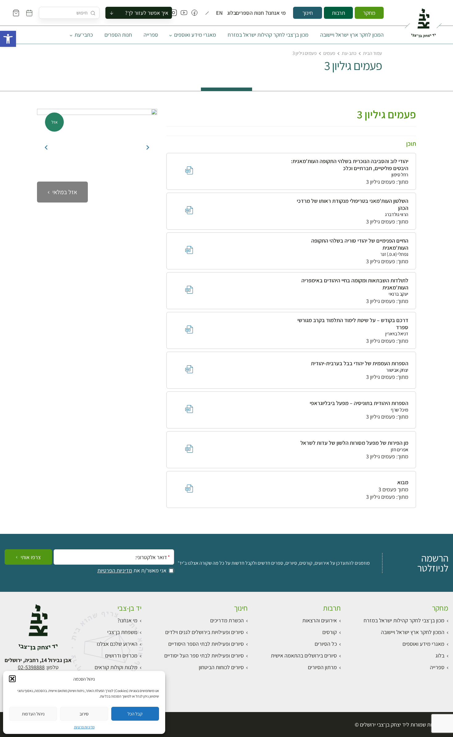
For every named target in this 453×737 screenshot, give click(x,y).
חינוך (307, 12)
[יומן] (29, 13)
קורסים (329, 632)
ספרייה (151, 34)
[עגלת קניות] (16, 13)
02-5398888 (31, 667)
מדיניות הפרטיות (114, 570)
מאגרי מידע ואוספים (195, 34)
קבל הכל (135, 714)
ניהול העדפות (33, 714)
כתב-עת (349, 53)
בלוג (233, 13)
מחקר (369, 12)
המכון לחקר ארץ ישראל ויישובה (352, 34)
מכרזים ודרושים (121, 655)
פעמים (329, 53)
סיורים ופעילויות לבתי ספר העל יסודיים (204, 655)
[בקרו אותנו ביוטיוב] (184, 13)
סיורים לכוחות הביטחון (221, 667)
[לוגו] (423, 20)
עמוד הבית (372, 53)
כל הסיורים (326, 643)
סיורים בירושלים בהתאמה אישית (304, 655)
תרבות (338, 12)
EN (220, 13)
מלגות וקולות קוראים (116, 667)
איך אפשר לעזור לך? (146, 12)
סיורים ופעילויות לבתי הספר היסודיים (206, 643)
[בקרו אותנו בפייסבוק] (194, 13)
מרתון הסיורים (322, 667)
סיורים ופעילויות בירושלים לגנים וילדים (204, 632)
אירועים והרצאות (319, 620)
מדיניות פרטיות (84, 727)
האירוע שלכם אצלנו (117, 643)
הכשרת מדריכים (227, 620)
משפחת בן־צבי (122, 632)
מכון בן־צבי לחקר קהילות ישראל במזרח (268, 34)
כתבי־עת (84, 34)
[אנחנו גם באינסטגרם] (173, 13)
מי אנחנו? (278, 13)
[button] (8, 39)
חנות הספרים (253, 13)
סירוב (84, 714)
